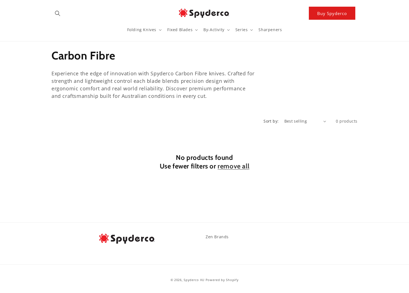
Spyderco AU (194, 280)
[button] (57, 13)
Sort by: (271, 121)
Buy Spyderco (332, 13)
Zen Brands (217, 236)
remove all (233, 166)
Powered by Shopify (222, 280)
